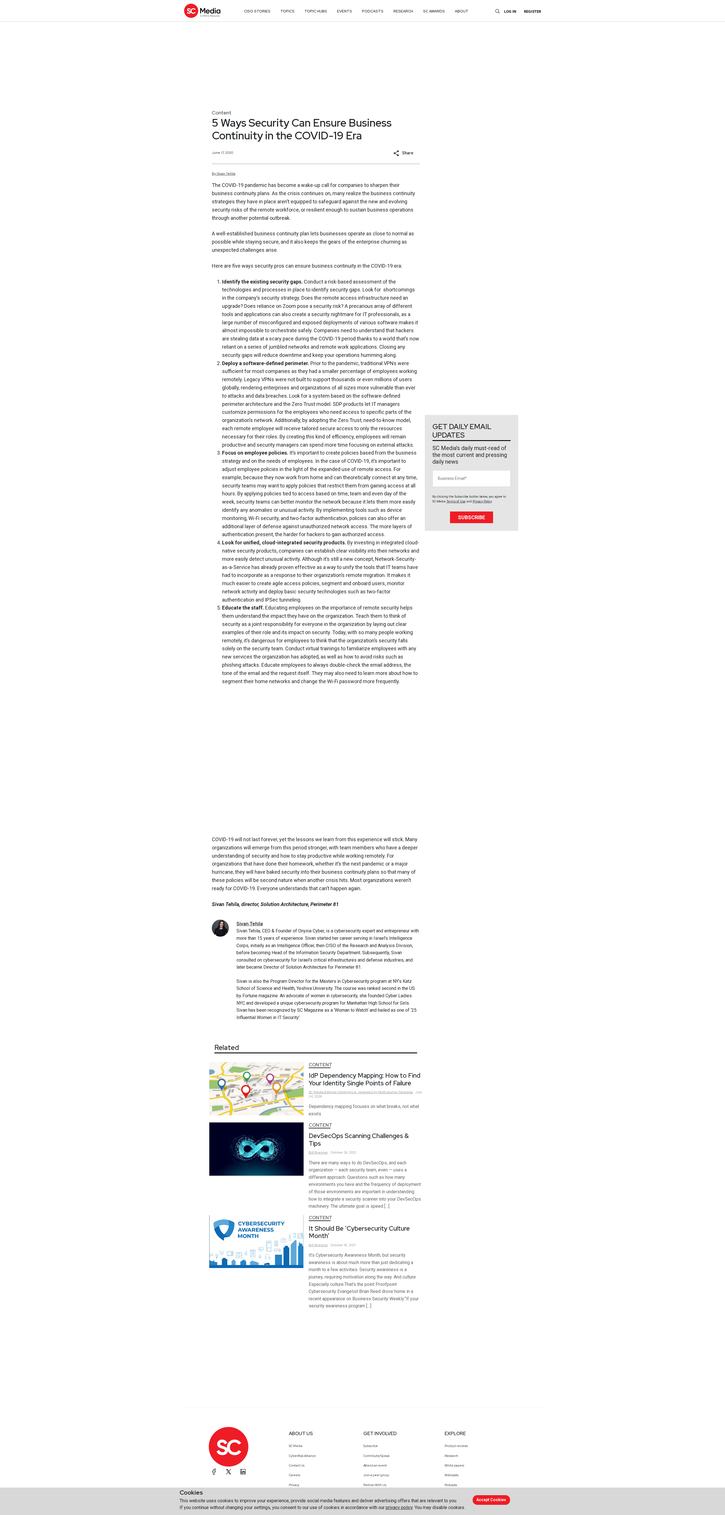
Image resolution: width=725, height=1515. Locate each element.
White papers (454, 1465)
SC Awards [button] (434, 11)
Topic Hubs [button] (315, 11)
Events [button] (344, 11)
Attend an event (375, 1465)
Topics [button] (287, 11)
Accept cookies (491, 1499)
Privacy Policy (482, 501)
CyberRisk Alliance (302, 1456)
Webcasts (452, 1475)
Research (451, 1456)
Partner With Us (374, 1485)
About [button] (461, 11)
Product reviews (456, 1446)
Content (221, 112)
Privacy (294, 1485)
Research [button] (403, 11)
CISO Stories (257, 11)
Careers (294, 1475)
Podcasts (451, 1485)
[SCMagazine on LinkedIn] (243, 1471)
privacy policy (399, 1507)
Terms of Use (456, 501)
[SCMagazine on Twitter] (228, 1471)
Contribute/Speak (376, 1456)
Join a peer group (376, 1475)
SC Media (295, 1446)
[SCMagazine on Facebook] (214, 1471)
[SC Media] (202, 10)
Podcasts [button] (372, 11)
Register (532, 11)
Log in (510, 11)
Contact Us (296, 1465)
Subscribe (471, 517)
